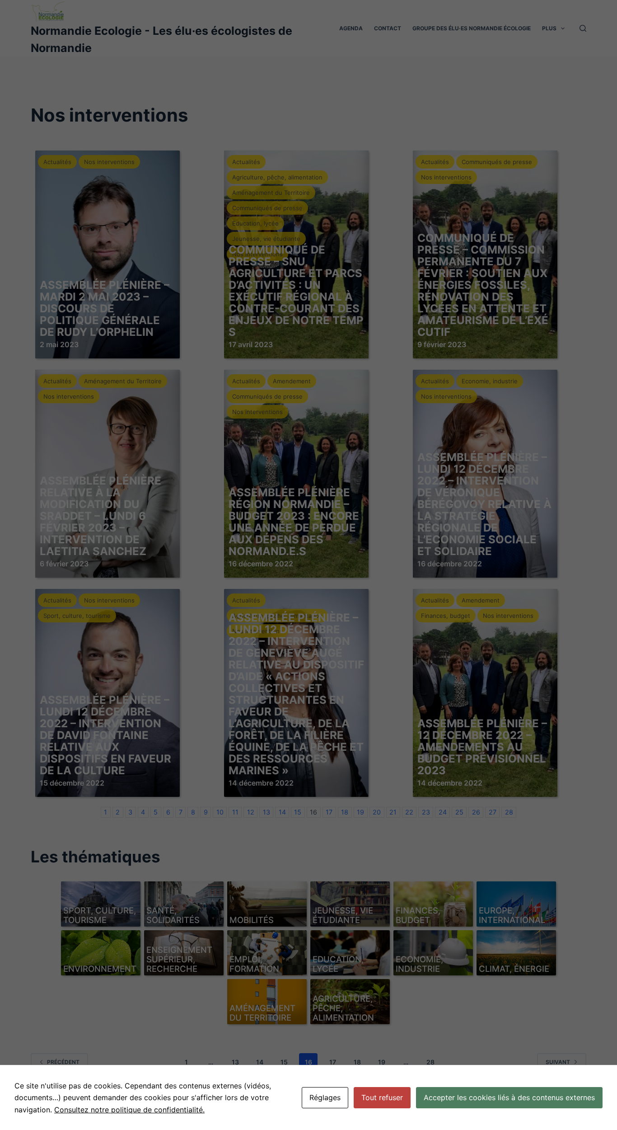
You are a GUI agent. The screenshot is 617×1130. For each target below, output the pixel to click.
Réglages (325, 1097)
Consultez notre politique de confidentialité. (129, 1109)
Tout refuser (382, 1097)
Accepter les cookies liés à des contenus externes (509, 1097)
